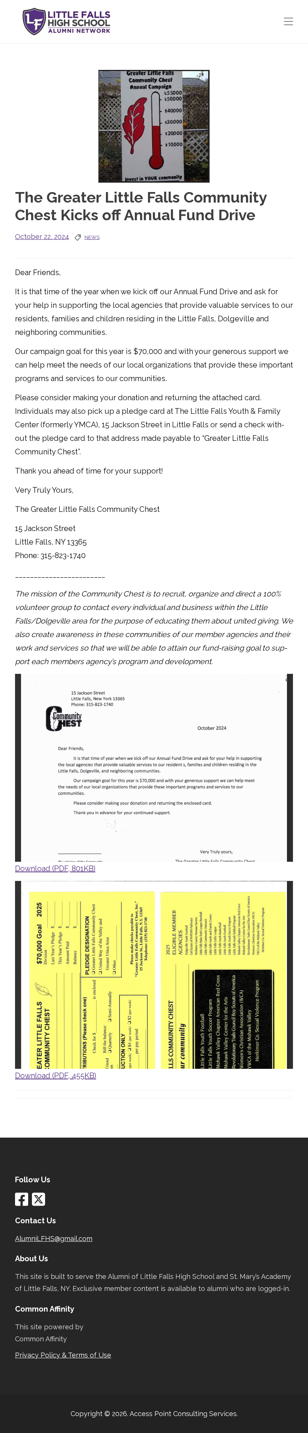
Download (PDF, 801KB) (55, 868)
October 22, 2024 (42, 237)
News (92, 237)
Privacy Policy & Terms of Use (63, 1355)
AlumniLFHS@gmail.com (53, 1238)
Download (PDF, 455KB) (55, 1075)
